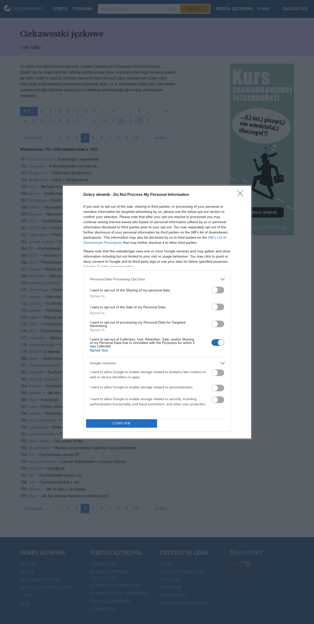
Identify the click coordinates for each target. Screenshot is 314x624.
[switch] (217, 290)
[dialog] (157, 312)
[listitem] (157, 279)
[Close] (242, 195)
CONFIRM (122, 423)
